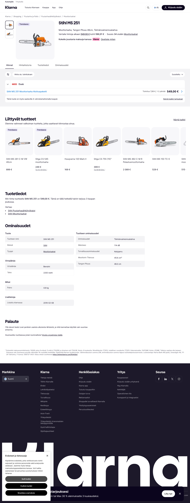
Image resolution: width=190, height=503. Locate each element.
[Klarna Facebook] (159, 379)
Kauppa (45, 7)
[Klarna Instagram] (179, 379)
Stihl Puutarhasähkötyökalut (21, 210)
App (54, 7)
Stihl (45, 245)
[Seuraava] (181, 149)
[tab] (9, 65)
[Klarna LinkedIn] (165, 379)
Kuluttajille (9, 2)
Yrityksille (19, 2)
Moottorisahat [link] (69, 17)
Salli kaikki (26, 479)
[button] (156, 7)
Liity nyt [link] (168, 493)
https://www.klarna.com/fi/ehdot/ (65, 354)
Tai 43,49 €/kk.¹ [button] (41, 170)
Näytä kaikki (179, 119)
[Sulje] (47, 456)
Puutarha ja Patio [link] (31, 17)
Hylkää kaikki (26, 486)
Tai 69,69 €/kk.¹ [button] (99, 170)
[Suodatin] (8, 74)
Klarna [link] (7, 17)
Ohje (61, 7)
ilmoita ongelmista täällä (52, 335)
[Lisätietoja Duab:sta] (7, 84)
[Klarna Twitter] (172, 379)
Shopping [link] (17, 17)
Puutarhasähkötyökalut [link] (51, 17)
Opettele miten (108, 39)
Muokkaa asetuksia (26, 493)
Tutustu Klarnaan (32, 7)
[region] (26, 476)
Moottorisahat (131, 34)
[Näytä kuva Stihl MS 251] (9, 25)
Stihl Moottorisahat (17, 213)
